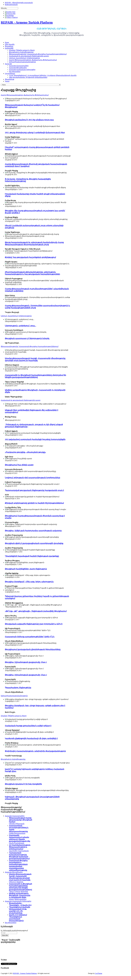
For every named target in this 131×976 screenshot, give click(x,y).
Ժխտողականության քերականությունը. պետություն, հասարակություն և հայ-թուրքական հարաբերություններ (32, 273)
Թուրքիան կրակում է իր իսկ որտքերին (23, 784)
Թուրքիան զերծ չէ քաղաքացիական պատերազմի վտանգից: (34, 543)
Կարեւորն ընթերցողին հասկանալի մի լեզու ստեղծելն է (31, 738)
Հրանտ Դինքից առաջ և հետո (14, 716)
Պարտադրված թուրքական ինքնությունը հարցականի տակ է (34, 490)
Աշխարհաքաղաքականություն (14, 696)
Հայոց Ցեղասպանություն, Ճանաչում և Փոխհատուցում (25, 95)
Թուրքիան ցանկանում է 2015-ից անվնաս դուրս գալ (29, 120)
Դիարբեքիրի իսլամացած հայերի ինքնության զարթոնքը (32, 556)
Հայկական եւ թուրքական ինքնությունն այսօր (20, 400)
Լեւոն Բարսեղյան (19, 839)
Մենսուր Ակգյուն (20, 878)
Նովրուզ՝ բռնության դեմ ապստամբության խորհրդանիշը (32, 478)
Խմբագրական (11, 4)
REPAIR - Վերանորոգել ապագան (19, 2)
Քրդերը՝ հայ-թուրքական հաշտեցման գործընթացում (30, 257)
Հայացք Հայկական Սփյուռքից (18, 901)
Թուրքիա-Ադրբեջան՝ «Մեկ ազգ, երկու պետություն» (29, 582)
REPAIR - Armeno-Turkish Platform (25, 973)
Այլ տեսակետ (10, 922)
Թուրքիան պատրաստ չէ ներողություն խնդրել (27, 338)
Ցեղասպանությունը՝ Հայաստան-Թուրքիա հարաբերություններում (29, 346)
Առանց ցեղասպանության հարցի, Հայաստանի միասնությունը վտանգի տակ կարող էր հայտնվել (35, 359)
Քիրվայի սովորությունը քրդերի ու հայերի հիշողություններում (34, 503)
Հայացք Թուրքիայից (14, 872)
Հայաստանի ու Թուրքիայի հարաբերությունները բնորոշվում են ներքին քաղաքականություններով (35, 376)
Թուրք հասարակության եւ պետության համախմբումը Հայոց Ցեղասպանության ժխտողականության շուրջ (34, 243)
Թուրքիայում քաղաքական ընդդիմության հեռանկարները (32, 649)
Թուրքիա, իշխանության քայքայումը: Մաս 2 (26, 675)
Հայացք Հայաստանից (14, 816)
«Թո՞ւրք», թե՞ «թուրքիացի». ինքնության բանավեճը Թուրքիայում (36, 611)
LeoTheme (98, 973)
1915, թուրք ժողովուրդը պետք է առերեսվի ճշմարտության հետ (35, 132)
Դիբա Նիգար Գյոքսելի (20, 887)
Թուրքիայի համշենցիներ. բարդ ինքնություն (26, 569)
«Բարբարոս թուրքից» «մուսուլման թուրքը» (25, 452)
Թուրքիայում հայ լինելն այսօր (19, 465)
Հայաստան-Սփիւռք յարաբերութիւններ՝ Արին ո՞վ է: (30, 637)
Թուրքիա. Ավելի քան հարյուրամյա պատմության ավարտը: (33, 531)
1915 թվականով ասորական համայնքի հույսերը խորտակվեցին (35, 439)
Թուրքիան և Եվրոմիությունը (13, 759)
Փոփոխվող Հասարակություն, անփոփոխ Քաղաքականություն (35, 751)
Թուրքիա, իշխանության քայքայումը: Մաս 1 (26, 662)
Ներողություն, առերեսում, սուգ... (20, 326)
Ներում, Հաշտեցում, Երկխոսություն (16, 316)
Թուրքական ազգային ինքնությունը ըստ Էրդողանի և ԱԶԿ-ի (33, 624)
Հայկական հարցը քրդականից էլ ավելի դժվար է (28, 726)
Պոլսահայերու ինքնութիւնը (18, 688)
